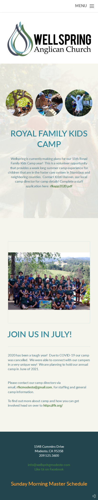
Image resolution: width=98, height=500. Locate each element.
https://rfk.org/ (53, 405)
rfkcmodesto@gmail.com (34, 387)
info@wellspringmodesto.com (49, 465)
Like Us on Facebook (48, 469)
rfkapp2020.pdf (61, 186)
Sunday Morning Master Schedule (49, 484)
